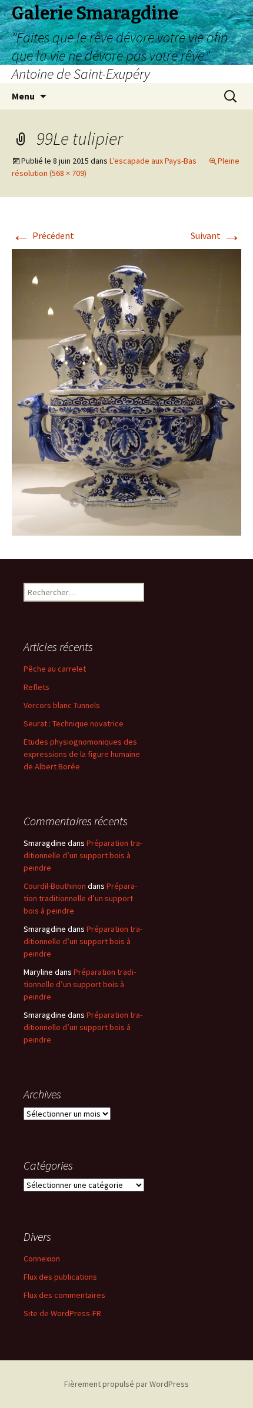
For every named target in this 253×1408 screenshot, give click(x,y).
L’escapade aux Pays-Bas (153, 160)
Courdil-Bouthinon (55, 886)
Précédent (43, 235)
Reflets (36, 687)
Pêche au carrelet (55, 668)
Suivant (216, 235)
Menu (23, 96)
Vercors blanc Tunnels (62, 705)
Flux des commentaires (64, 1295)
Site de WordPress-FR (62, 1313)
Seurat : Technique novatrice (74, 723)
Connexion (42, 1258)
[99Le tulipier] (126, 391)
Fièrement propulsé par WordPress (126, 1384)
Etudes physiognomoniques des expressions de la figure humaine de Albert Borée (82, 754)
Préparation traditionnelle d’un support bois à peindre (83, 855)
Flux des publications (60, 1276)
